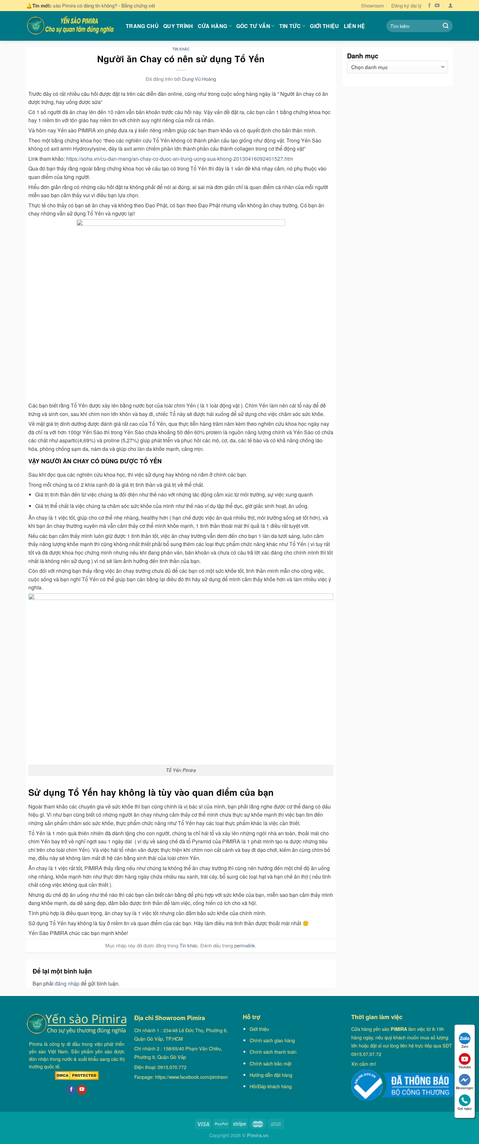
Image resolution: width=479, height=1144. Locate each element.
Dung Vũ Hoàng (199, 78)
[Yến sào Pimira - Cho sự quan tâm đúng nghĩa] (71, 25)
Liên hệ (354, 26)
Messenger (464, 1088)
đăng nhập (67, 983)
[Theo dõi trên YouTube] (437, 5)
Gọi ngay (464, 1108)
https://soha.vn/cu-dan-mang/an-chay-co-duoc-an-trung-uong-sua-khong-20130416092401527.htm (181, 158)
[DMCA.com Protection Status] (77, 1075)
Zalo (464, 1046)
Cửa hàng (212, 26)
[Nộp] (446, 26)
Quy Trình (178, 26)
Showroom (372, 5)
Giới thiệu (324, 26)
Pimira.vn (258, 1135)
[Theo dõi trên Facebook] (429, 5)
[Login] (450, 5)
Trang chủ (142, 26)
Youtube (464, 1067)
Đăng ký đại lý (406, 5)
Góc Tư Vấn (253, 26)
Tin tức (290, 26)
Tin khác (181, 49)
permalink (244, 945)
